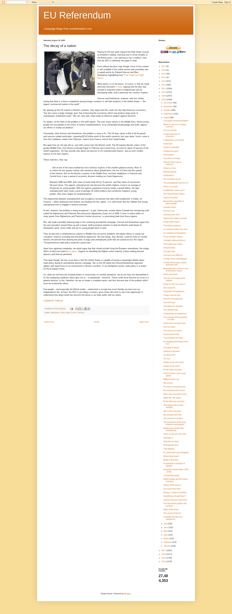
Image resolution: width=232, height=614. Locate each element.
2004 (163, 561)
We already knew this (172, 415)
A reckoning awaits (171, 475)
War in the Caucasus (172, 411)
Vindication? (168, 175)
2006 (163, 554)
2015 (163, 74)
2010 (163, 92)
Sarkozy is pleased (171, 351)
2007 (163, 550)
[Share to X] (82, 308)
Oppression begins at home (175, 218)
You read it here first (171, 489)
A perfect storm (169, 207)
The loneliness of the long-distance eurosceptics (174, 423)
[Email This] (76, 308)
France (74, 312)
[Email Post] (71, 309)
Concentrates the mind (173, 338)
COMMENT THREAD (53, 301)
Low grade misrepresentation (175, 121)
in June (118, 87)
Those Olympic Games (173, 237)
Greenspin (167, 144)
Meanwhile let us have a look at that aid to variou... (175, 269)
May (166, 531)
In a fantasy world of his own (175, 229)
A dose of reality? (170, 198)
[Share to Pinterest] (88, 308)
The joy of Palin (170, 130)
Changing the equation (173, 306)
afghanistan (55, 312)
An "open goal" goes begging (175, 452)
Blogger (127, 594)
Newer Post (49, 322)
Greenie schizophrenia (173, 299)
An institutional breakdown (174, 233)
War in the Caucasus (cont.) (175, 394)
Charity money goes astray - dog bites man (175, 263)
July (166, 524)
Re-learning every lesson (174, 390)
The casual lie (169, 288)
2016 (163, 70)
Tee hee (166, 359)
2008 (163, 99)
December (168, 103)
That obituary (169, 449)
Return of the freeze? (172, 485)
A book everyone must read (175, 500)
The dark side (169, 251)
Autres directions (170, 274)
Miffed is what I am (171, 379)
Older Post (143, 322)
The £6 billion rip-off (171, 179)
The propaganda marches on (175, 183)
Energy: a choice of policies (175, 492)
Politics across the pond (173, 362)
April (166, 535)
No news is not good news (174, 387)
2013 (163, 81)
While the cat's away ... (173, 398)
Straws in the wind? (171, 366)
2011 (163, 88)
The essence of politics (173, 418)
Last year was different (173, 255)
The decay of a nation (172, 331)
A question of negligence (173, 291)
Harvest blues (169, 248)
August (167, 117)
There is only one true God (174, 434)
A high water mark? (171, 222)
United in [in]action (171, 147)
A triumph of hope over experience (173, 518)
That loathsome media (172, 244)
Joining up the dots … (172, 215)
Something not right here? (174, 496)
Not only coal (169, 211)
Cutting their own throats (173, 140)
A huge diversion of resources (171, 135)
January (167, 546)
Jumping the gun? (171, 151)
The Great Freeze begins (174, 194)
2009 (163, 96)
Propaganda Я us (170, 445)
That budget (168, 155)
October (167, 110)
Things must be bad (171, 295)
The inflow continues (172, 226)
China (62, 312)
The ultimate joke (170, 310)
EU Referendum (77, 15)
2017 (163, 66)
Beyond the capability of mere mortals (173, 202)
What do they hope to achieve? (172, 163)
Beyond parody (169, 172)
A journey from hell (171, 334)
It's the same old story (172, 370)
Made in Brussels (170, 460)
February (168, 542)
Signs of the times (170, 509)
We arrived (168, 383)
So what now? (169, 355)
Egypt (68, 312)
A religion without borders (174, 240)
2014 (163, 77)
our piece (72, 251)
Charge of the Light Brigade (175, 259)
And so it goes (169, 327)
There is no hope (170, 186)
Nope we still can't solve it (174, 284)
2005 (163, 558)
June (166, 527)
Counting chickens (171, 348)
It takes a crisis (169, 168)
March (167, 538)
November (168, 106)
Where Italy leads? (171, 456)
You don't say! (169, 302)
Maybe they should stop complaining (173, 429)
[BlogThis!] (79, 308)
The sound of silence (172, 513)
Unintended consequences (175, 314)
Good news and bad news (174, 323)
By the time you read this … (175, 401)
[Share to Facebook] (85, 308)
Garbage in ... (169, 438)
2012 (163, 85)
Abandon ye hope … (172, 441)
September (169, 114)
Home (96, 322)
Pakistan (81, 312)
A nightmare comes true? (174, 190)
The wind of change (171, 158)
